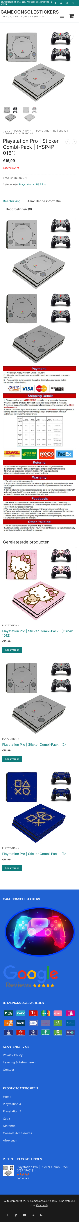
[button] (70, 36)
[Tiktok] (15, 1215)
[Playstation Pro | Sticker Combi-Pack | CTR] (68, 142)
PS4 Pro (41, 184)
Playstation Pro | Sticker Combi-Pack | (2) (34, 744)
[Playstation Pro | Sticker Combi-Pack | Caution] (74, 142)
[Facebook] (55, 3)
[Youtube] (61, 3)
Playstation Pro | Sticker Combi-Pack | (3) (34, 854)
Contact (8, 1069)
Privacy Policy (13, 1055)
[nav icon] (62, 16)
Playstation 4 (23, 131)
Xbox (6, 1118)
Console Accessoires (17, 1133)
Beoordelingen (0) (19, 209)
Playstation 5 (12, 1111)
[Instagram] (67, 3)
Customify (42, 1205)
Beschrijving (12, 201)
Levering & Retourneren (19, 1062)
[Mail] (73, 3)
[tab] (12, 201)
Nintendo (9, 1126)
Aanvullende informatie (44, 201)
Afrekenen (10, 1140)
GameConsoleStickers (30, 12)
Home (6, 131)
